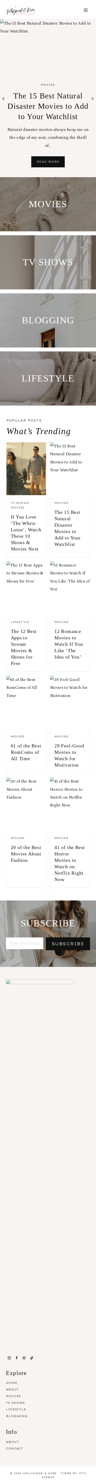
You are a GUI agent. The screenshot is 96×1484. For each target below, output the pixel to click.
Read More (51, 163)
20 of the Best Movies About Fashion (26, 854)
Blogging (17, 1416)
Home (11, 1383)
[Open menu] (85, 10)
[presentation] (48, 46)
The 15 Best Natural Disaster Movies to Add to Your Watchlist (47, 106)
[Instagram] (9, 1358)
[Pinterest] (24, 1358)
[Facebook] (16, 1358)
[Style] (48, 204)
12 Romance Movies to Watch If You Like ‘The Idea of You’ (68, 644)
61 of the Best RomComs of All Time (26, 752)
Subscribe (68, 943)
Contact (14, 1448)
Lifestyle (20, 622)
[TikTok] (31, 1358)
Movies (48, 84)
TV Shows (20, 503)
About (12, 1389)
